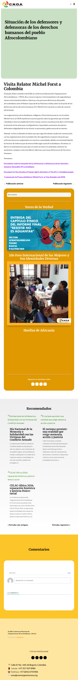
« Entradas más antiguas (18, 525)
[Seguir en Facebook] (45, 384)
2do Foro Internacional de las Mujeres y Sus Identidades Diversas (39, 257)
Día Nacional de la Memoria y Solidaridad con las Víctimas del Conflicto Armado (21, 434)
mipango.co (20, 637)
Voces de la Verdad (39, 207)
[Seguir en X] (41, 384)
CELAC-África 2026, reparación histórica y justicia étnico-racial (22, 489)
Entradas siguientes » (61, 525)
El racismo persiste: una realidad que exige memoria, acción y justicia (55, 433)
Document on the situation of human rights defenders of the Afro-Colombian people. (39, 172)
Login (69, 573)
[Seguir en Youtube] (33, 384)
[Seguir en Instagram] (37, 384)
